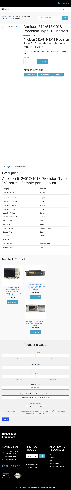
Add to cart (42, 61)
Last (52, 359)
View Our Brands (31, 467)
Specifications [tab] (20, 167)
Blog (50, 460)
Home (4, 16)
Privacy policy (54, 463)
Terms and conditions (57, 466)
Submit (6, 419)
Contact (52, 457)
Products (11, 16)
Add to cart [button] (12, 302)
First (18, 359)
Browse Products (32, 464)
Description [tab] (8, 167)
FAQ (50, 454)
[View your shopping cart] (63, 9)
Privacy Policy (40, 413)
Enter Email (18, 379)
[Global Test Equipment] (5, 9)
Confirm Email (52, 379)
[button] (65, 18)
